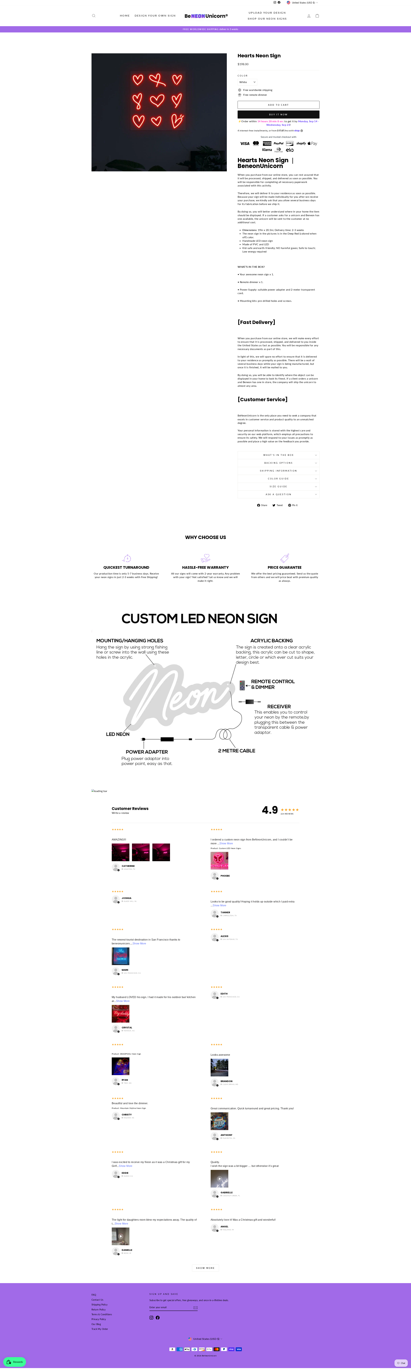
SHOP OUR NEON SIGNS (267, 18)
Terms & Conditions (102, 1314)
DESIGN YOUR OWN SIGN (155, 15)
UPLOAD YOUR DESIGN (267, 12)
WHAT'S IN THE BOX (278, 455)
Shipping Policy (99, 1304)
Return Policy (98, 1309)
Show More (226, 843)
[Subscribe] (195, 1308)
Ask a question (279, 494)
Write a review (120, 812)
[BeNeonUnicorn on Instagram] (151, 1318)
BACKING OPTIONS (278, 463)
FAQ (94, 1295)
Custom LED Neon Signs (230, 848)
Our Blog (96, 1324)
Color (243, 75)
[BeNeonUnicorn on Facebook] (158, 1318)
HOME (125, 15)
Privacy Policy (99, 1319)
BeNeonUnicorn (247, 415)
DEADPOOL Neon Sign (130, 1054)
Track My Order (100, 1329)
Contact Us (97, 1300)
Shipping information (278, 470)
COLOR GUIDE (278, 478)
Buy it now (278, 114)
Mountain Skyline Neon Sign (133, 1108)
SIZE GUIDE (278, 486)
